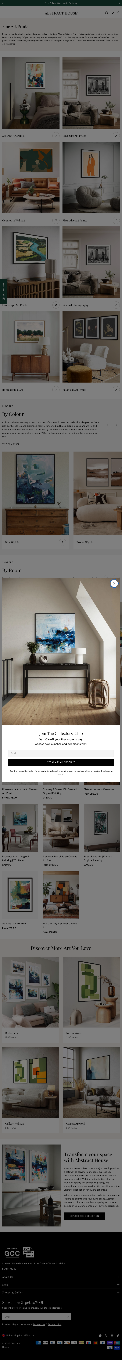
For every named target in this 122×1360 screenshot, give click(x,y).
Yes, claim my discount (61, 762)
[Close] (114, 583)
